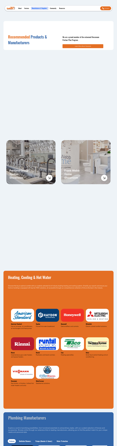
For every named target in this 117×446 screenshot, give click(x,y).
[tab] (12, 441)
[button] (62, 8)
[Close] (49, 178)
